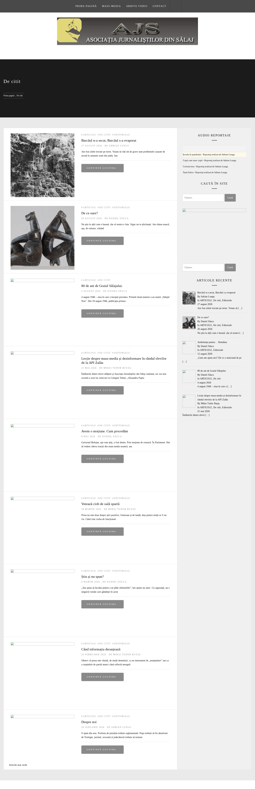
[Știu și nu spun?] (42, 571)
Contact (159, 6)
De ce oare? (89, 213)
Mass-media (111, 6)
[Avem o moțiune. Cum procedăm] (42, 426)
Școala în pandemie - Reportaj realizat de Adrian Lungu (209, 154)
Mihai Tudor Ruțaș (117, 368)
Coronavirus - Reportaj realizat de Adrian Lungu (205, 166)
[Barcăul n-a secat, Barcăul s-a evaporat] (42, 135)
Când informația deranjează (100, 649)
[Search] (175, 6)
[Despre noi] (42, 716)
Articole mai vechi (18, 765)
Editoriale (122, 135)
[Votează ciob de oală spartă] (42, 498)
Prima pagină (86, 6)
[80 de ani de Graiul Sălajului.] (42, 280)
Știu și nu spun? (92, 576)
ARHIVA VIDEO (136, 6)
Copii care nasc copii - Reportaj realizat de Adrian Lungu (209, 160)
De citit (105, 135)
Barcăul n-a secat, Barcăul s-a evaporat (108, 140)
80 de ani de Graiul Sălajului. (102, 286)
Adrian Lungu (119, 146)
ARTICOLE (89, 135)
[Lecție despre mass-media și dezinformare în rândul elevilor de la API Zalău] (42, 353)
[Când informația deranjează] (42, 644)
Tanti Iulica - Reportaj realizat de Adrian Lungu (205, 172)
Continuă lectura (101, 168)
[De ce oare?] (42, 207)
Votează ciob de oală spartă (100, 504)
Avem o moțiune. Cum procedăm (104, 431)
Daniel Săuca (119, 218)
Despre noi (89, 722)
